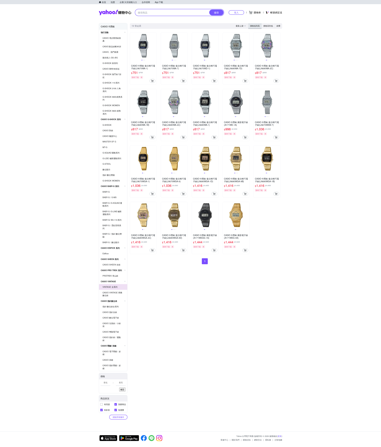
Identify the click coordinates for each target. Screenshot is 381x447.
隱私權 (268, 439)
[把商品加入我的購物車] (152, 81)
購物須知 (247, 439)
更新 (280, 436)
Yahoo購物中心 (115, 12)
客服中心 (224, 439)
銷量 (278, 25)
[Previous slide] (132, 45)
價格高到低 (268, 25)
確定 (122, 389)
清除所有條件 (118, 417)
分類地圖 (278, 439)
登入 (236, 12)
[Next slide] (154, 45)
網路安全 (258, 439)
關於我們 (235, 439)
